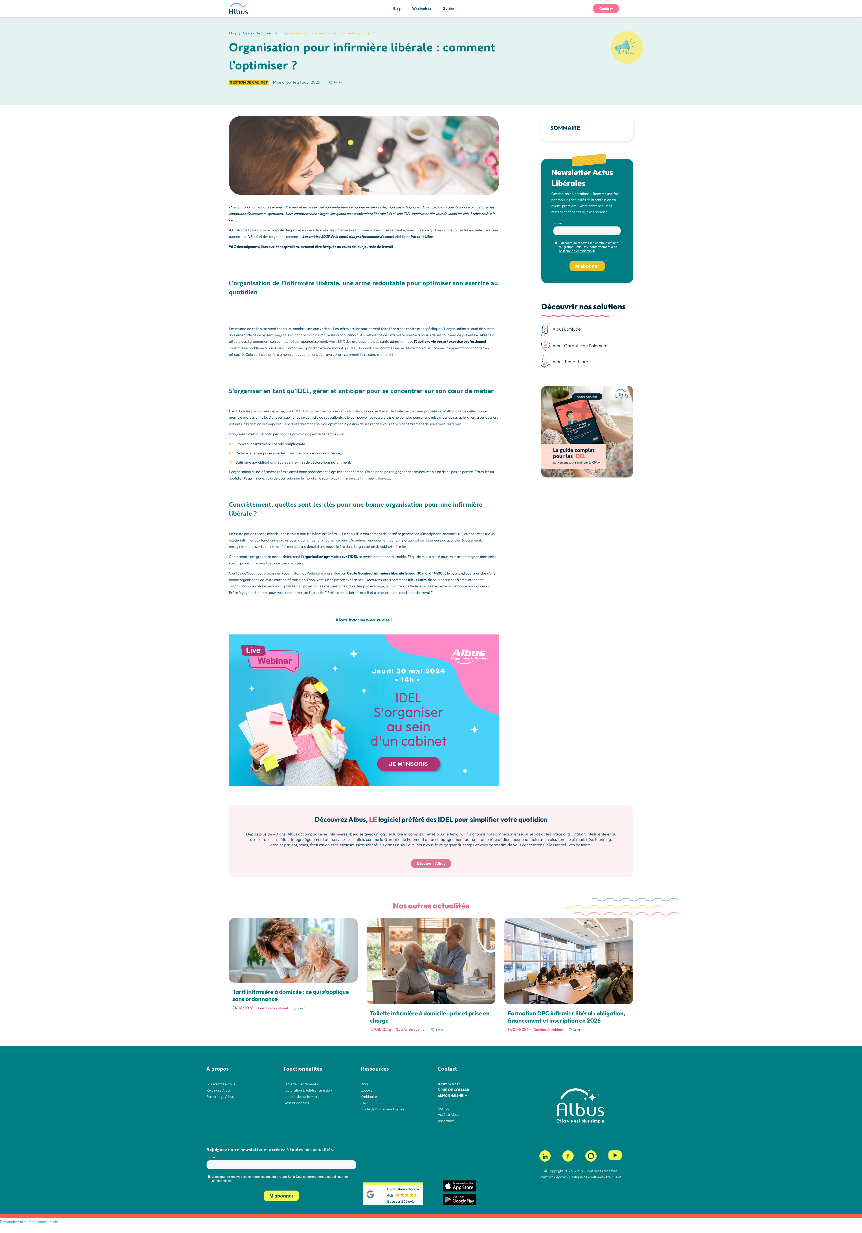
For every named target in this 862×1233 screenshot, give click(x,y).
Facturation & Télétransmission (308, 1090)
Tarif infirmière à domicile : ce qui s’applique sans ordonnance (290, 995)
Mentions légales (553, 1177)
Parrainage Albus (220, 1096)
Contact (606, 8)
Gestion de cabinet (249, 82)
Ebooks (366, 1090)
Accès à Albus (448, 1114)
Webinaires (421, 8)
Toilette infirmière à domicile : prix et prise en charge (430, 1017)
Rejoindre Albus (219, 1090)
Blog (396, 8)
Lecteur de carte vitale (301, 1096)
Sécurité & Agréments (301, 1084)
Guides (448, 8)
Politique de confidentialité (590, 1177)
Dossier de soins (296, 1102)
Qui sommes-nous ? (222, 1084)
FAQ (364, 1102)
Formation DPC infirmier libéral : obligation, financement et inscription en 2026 (566, 1017)
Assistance (446, 1120)
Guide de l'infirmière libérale (383, 1109)
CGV (617, 1177)
